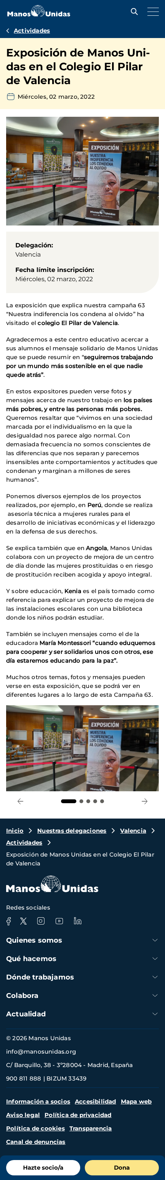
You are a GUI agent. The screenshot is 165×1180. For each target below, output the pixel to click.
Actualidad (26, 1014)
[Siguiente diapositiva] (144, 801)
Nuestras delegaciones (71, 830)
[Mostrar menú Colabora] (155, 995)
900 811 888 (23, 1078)
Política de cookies (35, 1128)
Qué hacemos (31, 959)
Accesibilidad (95, 1101)
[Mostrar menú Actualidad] (155, 1014)
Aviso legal (23, 1115)
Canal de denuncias (36, 1141)
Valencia (133, 830)
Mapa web (136, 1101)
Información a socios (38, 1101)
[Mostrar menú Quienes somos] (155, 940)
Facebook (8, 921)
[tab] (68, 801)
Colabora (22, 995)
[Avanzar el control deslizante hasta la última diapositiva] (20, 801)
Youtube (59, 921)
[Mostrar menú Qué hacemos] (155, 958)
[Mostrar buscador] (132, 11)
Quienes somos (34, 940)
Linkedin (77, 921)
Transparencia (90, 1128)
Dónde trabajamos (40, 977)
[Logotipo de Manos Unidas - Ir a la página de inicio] (38, 14)
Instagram (40, 921)
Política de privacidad (78, 1115)
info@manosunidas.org (41, 1051)
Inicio (14, 830)
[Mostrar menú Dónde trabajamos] (155, 977)
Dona (122, 1167)
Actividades (32, 30)
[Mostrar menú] (151, 11)
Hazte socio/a (43, 1167)
